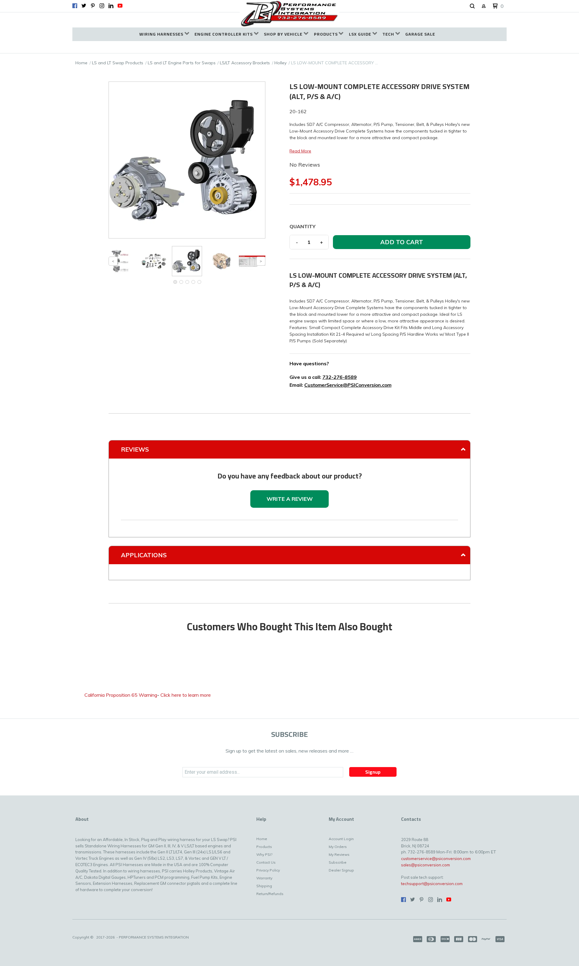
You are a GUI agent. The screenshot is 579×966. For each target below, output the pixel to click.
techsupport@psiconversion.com (432, 883)
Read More (300, 151)
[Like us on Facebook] (74, 5)
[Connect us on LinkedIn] (111, 5)
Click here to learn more (185, 695)
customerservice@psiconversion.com (436, 858)
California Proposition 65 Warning (120, 695)
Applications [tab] (144, 555)
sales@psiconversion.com (425, 864)
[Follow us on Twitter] (83, 5)
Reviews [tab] (135, 449)
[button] (472, 6)
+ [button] (321, 242)
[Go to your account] (484, 6)
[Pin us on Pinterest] (92, 5)
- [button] (297, 242)
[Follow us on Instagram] (102, 5)
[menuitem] (164, 34)
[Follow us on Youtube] (120, 5)
